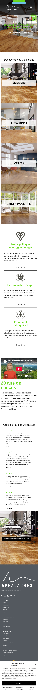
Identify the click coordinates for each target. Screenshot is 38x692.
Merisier (5, 609)
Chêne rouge (6, 607)
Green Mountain (7, 626)
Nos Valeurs (6, 636)
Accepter (19, 683)
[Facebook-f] (2, 596)
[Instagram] (5, 596)
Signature (5, 619)
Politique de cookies (8, 652)
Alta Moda (5, 621)
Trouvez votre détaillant (9, 643)
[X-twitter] (14, 596)
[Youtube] (11, 596)
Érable (4, 602)
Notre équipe (6, 638)
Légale (4, 655)
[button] (35, 664)
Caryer (4, 612)
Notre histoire (6, 633)
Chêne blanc (6, 605)
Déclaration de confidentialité (10, 650)
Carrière (5, 640)
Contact (5, 645)
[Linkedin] (8, 596)
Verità (4, 624)
